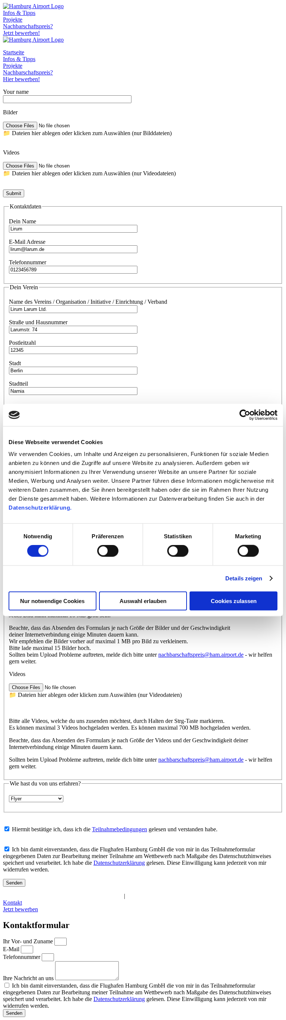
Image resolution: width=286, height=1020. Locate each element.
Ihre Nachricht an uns (29, 978)
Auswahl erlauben (143, 600)
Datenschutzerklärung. (40, 507)
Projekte (12, 19)
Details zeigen (243, 578)
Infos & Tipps (19, 13)
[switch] (107, 551)
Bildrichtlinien (143, 896)
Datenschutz (47, 896)
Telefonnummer (22, 957)
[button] (143, 129)
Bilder (10, 112)
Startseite (13, 52)
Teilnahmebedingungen (119, 829)
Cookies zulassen (234, 600)
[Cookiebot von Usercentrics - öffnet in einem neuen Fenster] (244, 415)
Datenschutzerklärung (119, 863)
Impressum (16, 896)
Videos (11, 152)
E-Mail (12, 949)
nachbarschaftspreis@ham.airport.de (201, 654)
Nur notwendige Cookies (52, 600)
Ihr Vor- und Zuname (28, 941)
